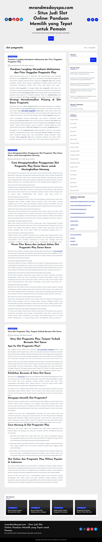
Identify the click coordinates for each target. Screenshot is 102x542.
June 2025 (73, 174)
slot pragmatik (58, 251)
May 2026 (73, 131)
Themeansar (63, 539)
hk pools (72, 238)
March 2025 (73, 186)
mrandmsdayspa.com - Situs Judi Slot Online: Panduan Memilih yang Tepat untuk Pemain (51, 18)
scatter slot (21, 376)
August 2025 (74, 167)
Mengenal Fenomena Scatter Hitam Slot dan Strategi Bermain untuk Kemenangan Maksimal (83, 90)
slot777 (72, 229)
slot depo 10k (74, 244)
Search (73, 54)
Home (51, 38)
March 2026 (73, 139)
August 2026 (74, 119)
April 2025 (73, 182)
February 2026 (74, 143)
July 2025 (73, 171)
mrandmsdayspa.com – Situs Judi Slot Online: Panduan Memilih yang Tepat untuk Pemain (26, 527)
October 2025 (74, 159)
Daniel (12, 65)
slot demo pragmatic (29, 111)
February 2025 (74, 190)
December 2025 (74, 151)
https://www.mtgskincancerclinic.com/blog (82, 201)
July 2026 (73, 123)
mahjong (72, 241)
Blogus (56, 539)
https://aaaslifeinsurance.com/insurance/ (82, 217)
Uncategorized (12, 56)
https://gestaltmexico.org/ (77, 213)
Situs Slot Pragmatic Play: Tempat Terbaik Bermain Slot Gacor (35, 332)
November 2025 (74, 155)
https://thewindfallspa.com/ (78, 209)
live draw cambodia (75, 234)
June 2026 (73, 127)
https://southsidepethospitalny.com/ (80, 205)
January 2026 (74, 147)
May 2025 (73, 178)
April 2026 (73, 135)
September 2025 (75, 163)
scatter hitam (74, 221)
